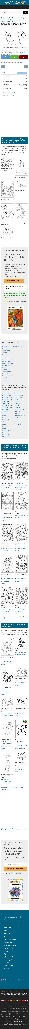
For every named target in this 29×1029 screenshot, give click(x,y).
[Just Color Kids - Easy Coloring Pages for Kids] (3, 1000)
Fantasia (4, 426)
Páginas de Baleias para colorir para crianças (6, 487)
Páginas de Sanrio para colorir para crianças (6, 692)
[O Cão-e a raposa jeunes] (7, 235)
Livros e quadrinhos (7, 376)
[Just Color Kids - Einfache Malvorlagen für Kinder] (20, 1000)
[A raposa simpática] (21, 175)
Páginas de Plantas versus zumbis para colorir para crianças (21, 747)
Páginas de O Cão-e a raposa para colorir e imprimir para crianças (13, 140)
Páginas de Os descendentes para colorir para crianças (6, 781)
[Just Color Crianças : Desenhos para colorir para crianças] (14, 2)
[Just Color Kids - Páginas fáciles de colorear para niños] (11, 1000)
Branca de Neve (6, 420)
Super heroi (5, 369)
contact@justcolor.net (17, 1021)
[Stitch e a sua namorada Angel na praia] (7, 655)
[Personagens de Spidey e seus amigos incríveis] (21, 676)
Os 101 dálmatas (19, 409)
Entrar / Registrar (24, 2)
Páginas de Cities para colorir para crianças (6, 519)
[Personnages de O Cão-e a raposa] (7, 197)
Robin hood (18, 420)
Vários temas (6, 350)
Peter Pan (17, 411)
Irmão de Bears (6, 430)
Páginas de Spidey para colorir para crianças (20, 684)
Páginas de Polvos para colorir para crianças (20, 611)
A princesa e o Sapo (7, 399)
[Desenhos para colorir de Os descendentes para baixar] (7, 771)
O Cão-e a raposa (10, 21)
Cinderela (5, 422)
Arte (3, 357)
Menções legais (7, 994)
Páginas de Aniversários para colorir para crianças (7, 548)
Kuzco (4, 432)
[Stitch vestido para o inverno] (21, 646)
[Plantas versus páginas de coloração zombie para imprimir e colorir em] (21, 737)
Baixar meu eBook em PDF (14, 281)
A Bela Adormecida (7, 393)
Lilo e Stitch (5, 436)
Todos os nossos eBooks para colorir (15, 287)
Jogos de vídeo (6, 378)
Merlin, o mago (19, 395)
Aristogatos (5, 411)
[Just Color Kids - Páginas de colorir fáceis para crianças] (14, 1000)
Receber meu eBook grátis (15, 868)
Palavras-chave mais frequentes (14, 993)
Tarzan (16, 422)
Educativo (5, 355)
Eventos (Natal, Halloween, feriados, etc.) (13, 346)
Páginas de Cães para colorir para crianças (6, 611)
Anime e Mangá (6, 371)
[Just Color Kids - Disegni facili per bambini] (17, 1000)
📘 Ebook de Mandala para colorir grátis (12, 980)
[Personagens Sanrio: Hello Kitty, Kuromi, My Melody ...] (21, 760)
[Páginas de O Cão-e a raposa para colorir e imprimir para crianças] (2, 829)
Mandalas (5, 348)
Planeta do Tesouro (20, 415)
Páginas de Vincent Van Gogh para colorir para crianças (21, 487)
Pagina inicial (4, 18)
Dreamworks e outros (8, 363)
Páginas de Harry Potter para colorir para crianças (7, 715)
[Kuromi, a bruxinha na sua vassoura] (7, 685)
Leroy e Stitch (6, 434)
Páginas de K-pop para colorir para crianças (20, 580)
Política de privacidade (15, 873)
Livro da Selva (18, 393)
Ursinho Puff (18, 424)
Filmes (4, 367)
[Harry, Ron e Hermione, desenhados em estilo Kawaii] (7, 706)
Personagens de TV (7, 365)
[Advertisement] (14, 116)
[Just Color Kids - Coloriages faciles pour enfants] (8, 1000)
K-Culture (5, 373)
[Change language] (27, 2)
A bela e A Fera (6, 395)
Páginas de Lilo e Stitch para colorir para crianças (6, 663)
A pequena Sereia (7, 397)
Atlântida (4, 413)
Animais (4, 352)
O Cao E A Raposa (22, 73)
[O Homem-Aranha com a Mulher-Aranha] (7, 737)
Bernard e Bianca (7, 417)
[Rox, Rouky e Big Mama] (21, 188)
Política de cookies (15, 994)
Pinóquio (17, 413)
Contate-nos (24, 993)
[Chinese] (23, 1000)
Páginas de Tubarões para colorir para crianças (21, 517)
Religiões (5, 380)
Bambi (4, 415)
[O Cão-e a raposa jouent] (21, 220)
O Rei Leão (18, 407)
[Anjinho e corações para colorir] (21, 706)
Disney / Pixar (6, 361)
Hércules (4, 428)
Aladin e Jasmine (7, 405)
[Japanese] (26, 1000)
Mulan (16, 401)
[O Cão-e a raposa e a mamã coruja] (7, 220)
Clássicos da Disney (8, 359)
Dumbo (4, 424)
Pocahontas (18, 417)
